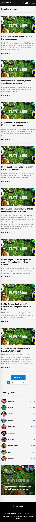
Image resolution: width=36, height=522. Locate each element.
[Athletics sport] (4, 433)
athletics (11, 433)
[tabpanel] (18, 480)
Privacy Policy (28, 516)
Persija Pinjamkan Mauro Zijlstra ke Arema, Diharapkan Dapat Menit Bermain (16, 262)
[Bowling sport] (4, 439)
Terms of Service (16, 516)
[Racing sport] (4, 420)
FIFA (9, 452)
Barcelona (11, 426)
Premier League (13, 446)
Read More (4, 53)
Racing (10, 420)
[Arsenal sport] (4, 414)
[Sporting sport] (4, 407)
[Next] (27, 382)
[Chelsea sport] (4, 458)
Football (11, 401)
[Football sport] (4, 401)
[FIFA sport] (4, 452)
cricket (6, 484)
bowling (11, 439)
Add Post (6, 516)
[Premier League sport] (4, 445)
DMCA (18, 519)
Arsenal (11, 414)
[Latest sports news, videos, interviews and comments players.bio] (6, 2)
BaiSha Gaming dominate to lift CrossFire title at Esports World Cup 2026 (15, 306)
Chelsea (11, 458)
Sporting (11, 407)
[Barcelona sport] (4, 426)
